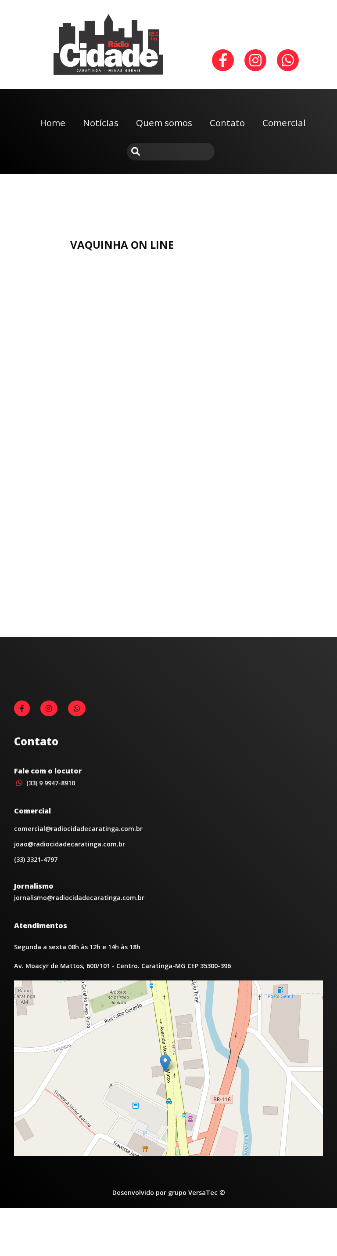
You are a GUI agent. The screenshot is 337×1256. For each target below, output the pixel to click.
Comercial (284, 122)
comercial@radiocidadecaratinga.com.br (78, 828)
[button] (165, 1063)
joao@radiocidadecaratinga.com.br (69, 844)
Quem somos (164, 122)
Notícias (100, 122)
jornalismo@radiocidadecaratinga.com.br (79, 897)
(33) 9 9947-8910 (50, 783)
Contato (227, 122)
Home (52, 122)
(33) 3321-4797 (35, 859)
